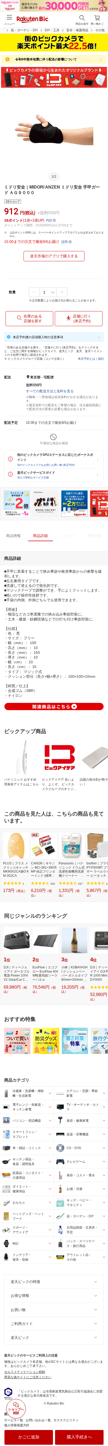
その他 (100, 30)
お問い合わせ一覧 (38, 1420)
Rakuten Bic (32, 20)
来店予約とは (86, 358)
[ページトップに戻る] (100, 1428)
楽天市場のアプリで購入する (54, 256)
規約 (101, 358)
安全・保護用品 (77, 30)
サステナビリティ (66, 1420)
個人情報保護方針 (16, 1425)
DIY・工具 (52, 30)
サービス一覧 (13, 1420)
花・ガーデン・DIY (24, 30)
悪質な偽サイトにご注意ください (27, 1377)
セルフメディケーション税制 (24, 1372)
